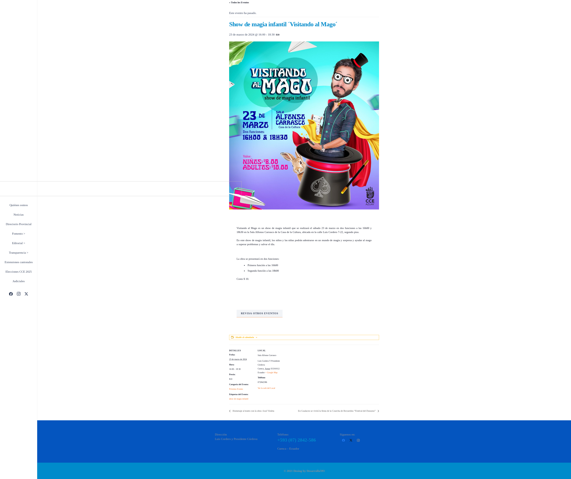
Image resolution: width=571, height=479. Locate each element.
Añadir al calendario (244, 337)
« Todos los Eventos (239, 2)
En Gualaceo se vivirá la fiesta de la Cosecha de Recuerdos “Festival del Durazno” (337, 411)
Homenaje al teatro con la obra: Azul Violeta (253, 411)
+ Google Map (271, 372)
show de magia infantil (238, 399)
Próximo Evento (236, 389)
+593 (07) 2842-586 (296, 440)
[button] (27, 234)
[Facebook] (11, 294)
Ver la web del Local (266, 388)
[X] (26, 294)
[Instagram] (18, 294)
